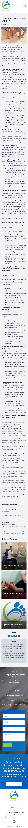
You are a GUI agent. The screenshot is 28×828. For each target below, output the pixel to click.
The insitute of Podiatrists (7, 453)
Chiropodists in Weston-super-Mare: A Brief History (13, 625)
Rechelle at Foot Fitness (12, 509)
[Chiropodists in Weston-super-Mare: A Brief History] (14, 615)
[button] (25, 6)
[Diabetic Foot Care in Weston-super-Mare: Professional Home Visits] (14, 585)
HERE (16, 496)
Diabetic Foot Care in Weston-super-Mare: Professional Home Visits (14, 595)
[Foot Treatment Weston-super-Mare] (14, 556)
